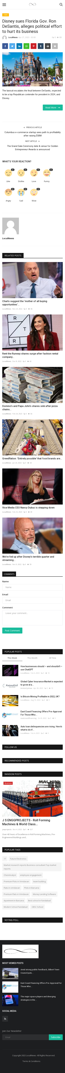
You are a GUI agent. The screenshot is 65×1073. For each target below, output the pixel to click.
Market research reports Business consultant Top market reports (30, 867)
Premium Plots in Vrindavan (16, 881)
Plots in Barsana (31, 887)
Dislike (21, 181)
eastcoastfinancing (29, 718)
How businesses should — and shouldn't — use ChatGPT (41, 668)
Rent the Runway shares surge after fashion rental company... (30, 355)
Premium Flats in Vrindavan (16, 894)
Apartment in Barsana (14, 900)
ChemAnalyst (10, 875)
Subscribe (55, 1037)
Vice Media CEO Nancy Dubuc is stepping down (28, 507)
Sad (21, 200)
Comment (7, 607)
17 (5, 858)
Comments (9, 574)
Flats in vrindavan (12, 887)
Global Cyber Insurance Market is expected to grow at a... (42, 683)
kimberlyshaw (26, 688)
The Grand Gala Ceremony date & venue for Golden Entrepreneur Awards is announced (32, 148)
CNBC (5, 15)
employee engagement (30, 875)
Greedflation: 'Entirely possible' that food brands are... (32, 458)
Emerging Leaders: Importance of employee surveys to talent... (32, 822)
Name (5, 581)
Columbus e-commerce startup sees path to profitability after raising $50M (33, 134)
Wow (34, 200)
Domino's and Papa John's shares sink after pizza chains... (30, 408)
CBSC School (37, 907)
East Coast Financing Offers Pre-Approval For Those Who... (41, 713)
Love (34, 181)
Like (8, 181)
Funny (47, 181)
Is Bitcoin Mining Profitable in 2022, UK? (40, 696)
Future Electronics (18, 858)
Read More (51, 107)
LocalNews (13, 37)
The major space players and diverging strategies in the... (38, 998)
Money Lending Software (44, 894)
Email (5, 594)
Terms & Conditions (31, 1061)
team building (39, 881)
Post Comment (12, 630)
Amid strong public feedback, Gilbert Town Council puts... (40, 971)
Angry (8, 200)
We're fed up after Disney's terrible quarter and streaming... (28, 558)
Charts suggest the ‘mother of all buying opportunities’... (24, 303)
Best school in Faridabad (39, 900)
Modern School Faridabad (16, 907)
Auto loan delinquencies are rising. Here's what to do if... (41, 728)
